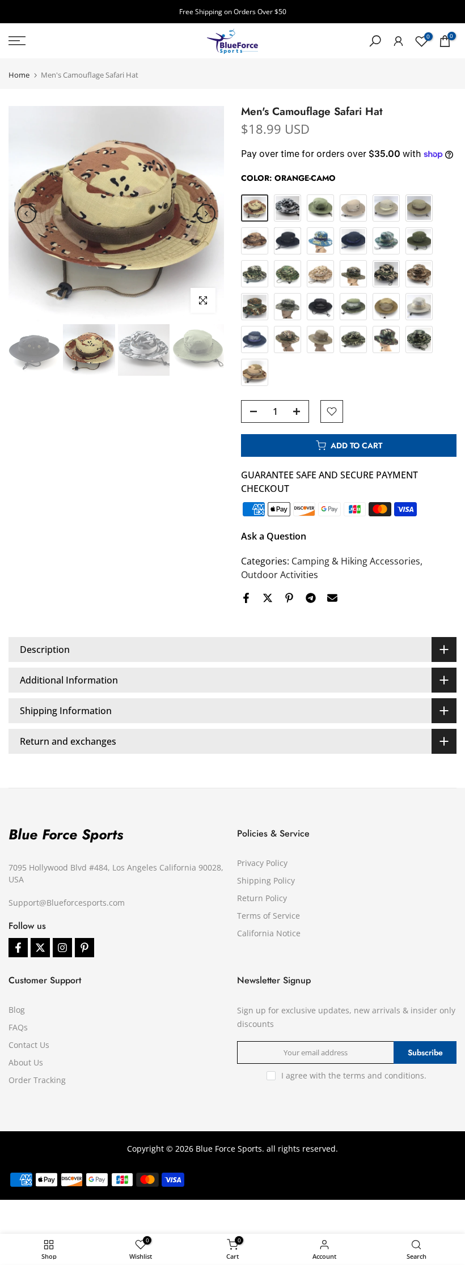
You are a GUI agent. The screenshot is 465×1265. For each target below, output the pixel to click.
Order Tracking (37, 1080)
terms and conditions (383, 1075)
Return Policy (262, 898)
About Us (26, 1062)
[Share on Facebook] (246, 598)
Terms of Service (268, 915)
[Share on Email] (332, 598)
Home (19, 75)
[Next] (205, 213)
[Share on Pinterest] (289, 598)
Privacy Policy (262, 863)
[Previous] (26, 213)
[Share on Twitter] (268, 598)
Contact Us (29, 1044)
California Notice (269, 933)
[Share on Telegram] (311, 598)
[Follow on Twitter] (40, 947)
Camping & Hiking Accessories (355, 561)
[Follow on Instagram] (62, 947)
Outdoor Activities (279, 574)
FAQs (18, 1027)
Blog (17, 1009)
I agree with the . (353, 1075)
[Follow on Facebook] (18, 947)
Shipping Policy (266, 880)
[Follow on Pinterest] (84, 947)
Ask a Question (273, 536)
